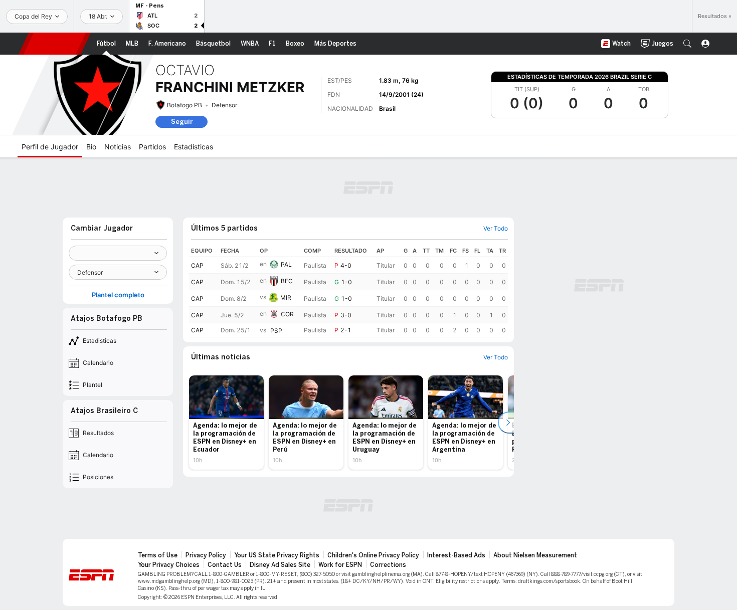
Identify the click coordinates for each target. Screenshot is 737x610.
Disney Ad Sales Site (280, 564)
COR (287, 314)
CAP (197, 265)
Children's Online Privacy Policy (373, 555)
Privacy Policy (206, 555)
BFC (287, 281)
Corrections (388, 564)
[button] (687, 44)
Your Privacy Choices (169, 564)
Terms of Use (157, 555)
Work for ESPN (340, 564)
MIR (285, 297)
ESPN (55, 44)
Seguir (182, 121)
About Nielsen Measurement (535, 555)
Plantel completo (118, 295)
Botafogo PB (184, 105)
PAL (286, 264)
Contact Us (225, 564)
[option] (226, 422)
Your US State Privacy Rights (276, 555)
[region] (348, 291)
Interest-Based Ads (456, 555)
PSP (276, 330)
